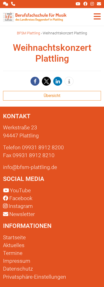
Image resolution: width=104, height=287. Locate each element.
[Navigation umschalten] (97, 16)
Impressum (16, 261)
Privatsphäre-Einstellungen (34, 277)
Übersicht (52, 95)
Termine (12, 253)
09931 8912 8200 (43, 148)
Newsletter (21, 214)
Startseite (14, 237)
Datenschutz (18, 269)
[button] (35, 81)
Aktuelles (13, 245)
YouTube (20, 190)
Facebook (20, 198)
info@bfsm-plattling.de (30, 167)
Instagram (21, 206)
